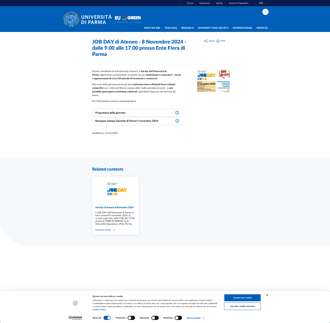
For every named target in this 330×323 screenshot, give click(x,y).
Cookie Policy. (99, 309)
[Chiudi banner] (267, 295)
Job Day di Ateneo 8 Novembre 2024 (114, 207)
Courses (190, 3)
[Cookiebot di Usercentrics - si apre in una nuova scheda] (75, 318)
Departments (205, 3)
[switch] (131, 318)
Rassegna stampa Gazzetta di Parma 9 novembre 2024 (126, 121)
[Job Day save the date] (213, 82)
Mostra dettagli (194, 318)
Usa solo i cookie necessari (242, 306)
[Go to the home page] (88, 19)
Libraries (219, 3)
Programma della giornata (110, 113)
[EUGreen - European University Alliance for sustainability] (128, 19)
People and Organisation (238, 3)
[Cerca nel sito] (265, 12)
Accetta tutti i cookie (242, 298)
